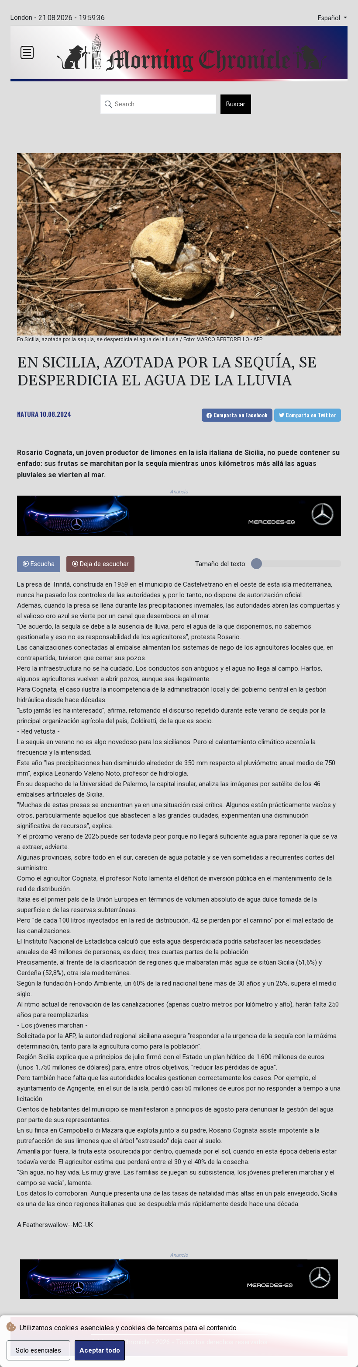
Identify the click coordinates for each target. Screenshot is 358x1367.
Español (330, 18)
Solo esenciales (38, 1350)
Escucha (42, 564)
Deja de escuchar (103, 564)
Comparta (239, 415)
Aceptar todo (99, 1350)
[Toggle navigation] (27, 52)
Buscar (235, 104)
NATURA (27, 414)
